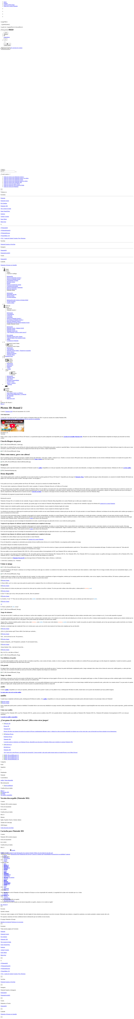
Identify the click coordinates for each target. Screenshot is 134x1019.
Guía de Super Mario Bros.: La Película (16, 394)
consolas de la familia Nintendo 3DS (73, 436)
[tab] (67, 850)
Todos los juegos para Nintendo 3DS (13, 182)
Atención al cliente (36, 491)
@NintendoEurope (5, 233)
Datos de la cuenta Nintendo (11, 6)
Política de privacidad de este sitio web (43, 853)
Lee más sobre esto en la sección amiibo (11, 692)
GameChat (9, 315)
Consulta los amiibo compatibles (9, 717)
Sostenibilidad (47, 854)
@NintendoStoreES (5, 230)
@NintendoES (4, 227)
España (5, 859)
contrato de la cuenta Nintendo (107, 503)
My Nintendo (10, 395)
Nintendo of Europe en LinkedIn (9, 265)
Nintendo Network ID (18, 558)
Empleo (9, 397)
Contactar (67, 854)
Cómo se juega (38, 459)
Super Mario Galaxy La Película (15, 393)
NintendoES (4, 250)
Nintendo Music (11, 354)
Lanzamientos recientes (12, 280)
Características (10, 314)
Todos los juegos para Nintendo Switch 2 (14, 177)
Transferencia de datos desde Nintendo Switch (18, 322)
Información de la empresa (23, 853)
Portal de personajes (12, 289)
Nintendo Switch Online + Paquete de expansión (19, 350)
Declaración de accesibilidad (58, 854)
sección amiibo (127, 467)
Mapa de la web (11, 398)
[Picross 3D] (7, 723)
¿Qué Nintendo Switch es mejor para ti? (16, 332)
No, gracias (4, 904)
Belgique (6, 866)
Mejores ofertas (10, 295)
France (5, 861)
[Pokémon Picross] (8, 734)
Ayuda (14, 853)
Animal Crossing (5, 216)
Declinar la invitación (6, 922)
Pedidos (6, 3)
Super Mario (4, 219)
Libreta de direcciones (9, 4)
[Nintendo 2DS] (5, 792)
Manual (11, 785)
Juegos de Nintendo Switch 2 (14, 277)
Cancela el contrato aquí (38, 854)
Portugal (6, 877)
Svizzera (6, 896)
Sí (7, 904)
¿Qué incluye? (10, 349)
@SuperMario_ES (5, 235)
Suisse (5, 880)
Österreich (6, 890)
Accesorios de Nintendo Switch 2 (15, 319)
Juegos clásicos (10, 352)
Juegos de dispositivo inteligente (15, 287)
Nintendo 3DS (4, 206)
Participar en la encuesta (17, 922)
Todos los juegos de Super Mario (12, 183)
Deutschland (7, 858)
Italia (5, 863)
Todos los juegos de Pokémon (11, 186)
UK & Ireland (7, 883)
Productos (9, 366)
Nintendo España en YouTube (8, 244)
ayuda (31, 518)
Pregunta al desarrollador (13, 380)
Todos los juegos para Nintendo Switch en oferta (16, 181)
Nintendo (3, 198)
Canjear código (10, 302)
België (5, 855)
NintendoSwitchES (5, 253)
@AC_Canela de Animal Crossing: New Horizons (13, 238)
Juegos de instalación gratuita (14, 284)
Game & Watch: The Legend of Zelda (16, 338)
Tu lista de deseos (11, 301)
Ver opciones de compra (16, 47)
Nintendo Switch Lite (12, 331)
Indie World (10, 379)
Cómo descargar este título (7, 827)
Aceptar (7, 895)
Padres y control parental (7, 853)
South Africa (7, 876)
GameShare (10, 317)
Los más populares (11, 297)
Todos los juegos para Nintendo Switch (13, 179)
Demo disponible (9, 780)
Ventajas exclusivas (11, 353)
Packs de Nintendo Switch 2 (14, 321)
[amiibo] (3, 793)
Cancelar (3, 895)
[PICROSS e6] (8, 744)
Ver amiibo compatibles (6, 795)
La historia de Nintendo (12, 340)
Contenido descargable (12, 286)
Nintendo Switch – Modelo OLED (15, 328)
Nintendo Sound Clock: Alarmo (14, 336)
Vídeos (8, 367)
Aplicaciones (10, 364)
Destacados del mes (11, 294)
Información (10, 276)
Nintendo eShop (79, 477)
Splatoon (3, 214)
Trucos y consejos (11, 383)
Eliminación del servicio (25, 854)
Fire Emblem (4, 203)
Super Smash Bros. (5, 211)
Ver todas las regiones (9, 877)
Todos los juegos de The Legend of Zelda (14, 185)
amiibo (8, 339)
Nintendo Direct (11, 377)
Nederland (6, 888)
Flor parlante (10, 335)
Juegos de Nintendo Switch (13, 279)
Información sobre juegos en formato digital (17, 300)
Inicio (5, 2)
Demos (8, 283)
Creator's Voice (10, 381)
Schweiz (6, 894)
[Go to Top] (67, 401)
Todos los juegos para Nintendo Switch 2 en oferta (16, 178)
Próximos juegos (11, 282)
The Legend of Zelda (6, 208)
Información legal (15, 854)
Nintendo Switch (5, 200)
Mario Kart (3, 221)
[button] (68, 269)
